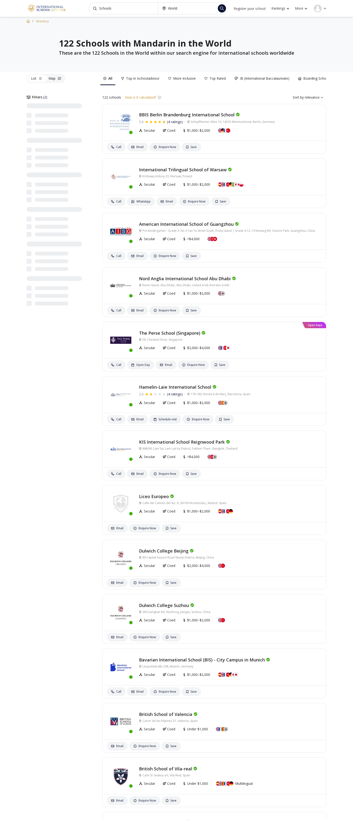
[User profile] (320, 8)
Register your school (250, 8)
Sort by (298, 97)
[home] (28, 21)
